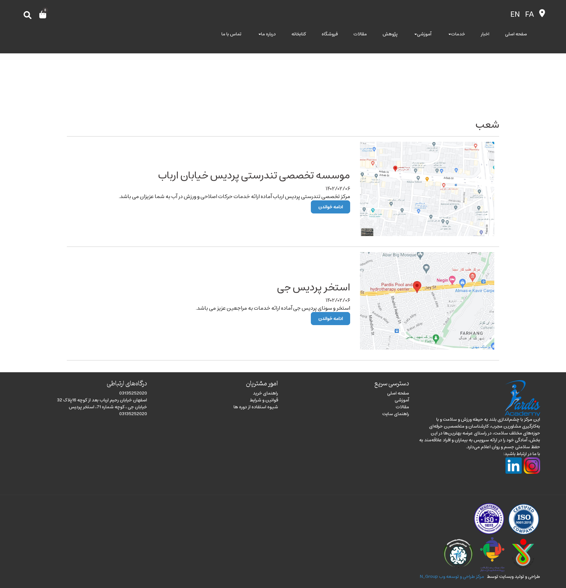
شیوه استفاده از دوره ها (256, 407)
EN (515, 14)
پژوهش (390, 34)
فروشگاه (330, 34)
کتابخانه (299, 34)
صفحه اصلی (516, 34)
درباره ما (268, 34)
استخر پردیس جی (313, 287)
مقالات (360, 34)
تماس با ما (231, 34)
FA (529, 14)
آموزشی (424, 34)
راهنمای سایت (395, 414)
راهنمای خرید (265, 393)
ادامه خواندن (330, 207)
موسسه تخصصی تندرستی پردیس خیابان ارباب (254, 175)
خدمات (458, 34)
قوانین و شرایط (264, 400)
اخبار (485, 34)
